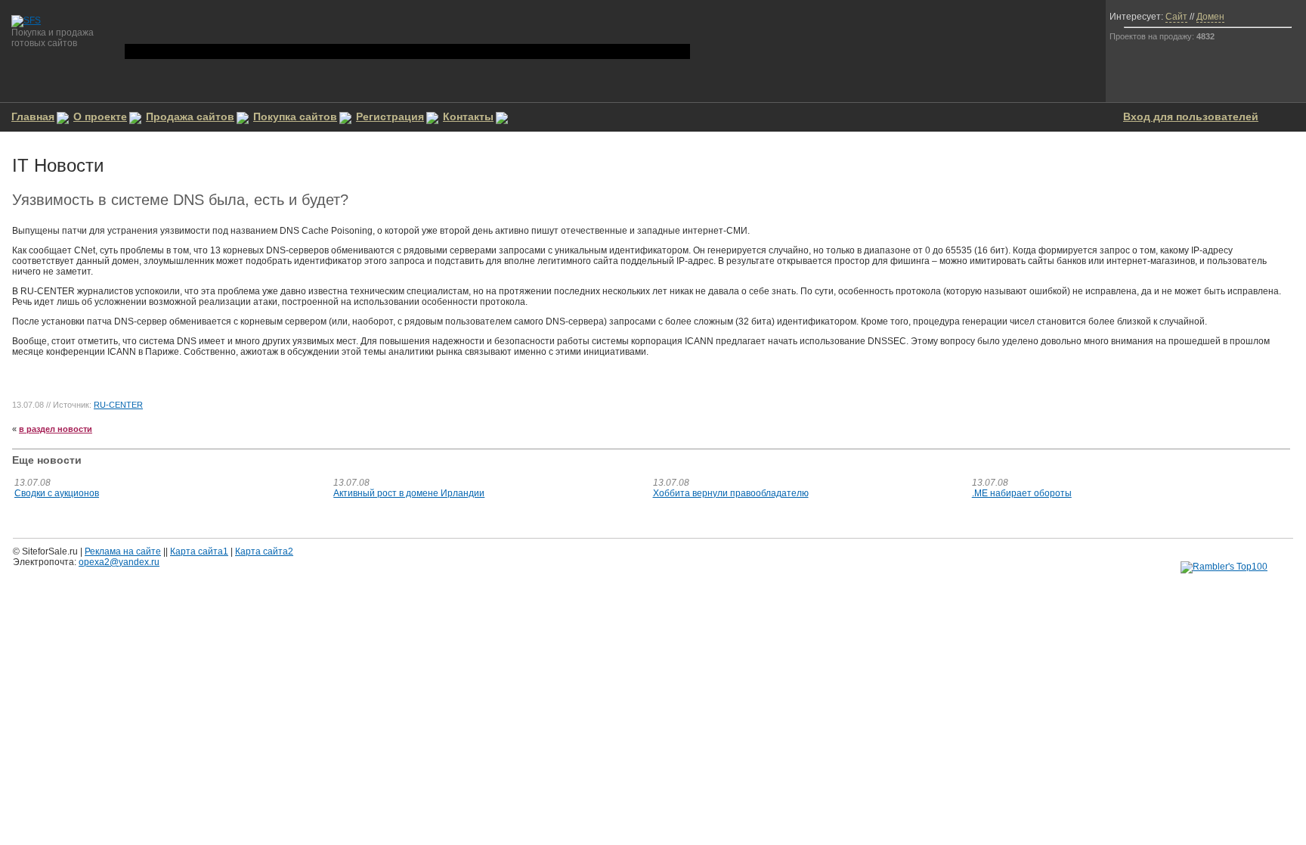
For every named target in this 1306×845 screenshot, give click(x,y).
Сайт (1176, 16)
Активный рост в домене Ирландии (408, 493)
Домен (1210, 16)
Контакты (468, 116)
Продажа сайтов (190, 116)
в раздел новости (55, 428)
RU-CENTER (118, 404)
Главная (32, 116)
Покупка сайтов (295, 116)
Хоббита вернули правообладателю (731, 493)
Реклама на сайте (123, 551)
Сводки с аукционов (56, 493)
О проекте (100, 116)
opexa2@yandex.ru (119, 562)
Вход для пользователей (1190, 116)
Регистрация (390, 116)
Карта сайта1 (199, 551)
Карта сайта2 (264, 551)
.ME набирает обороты (1022, 493)
